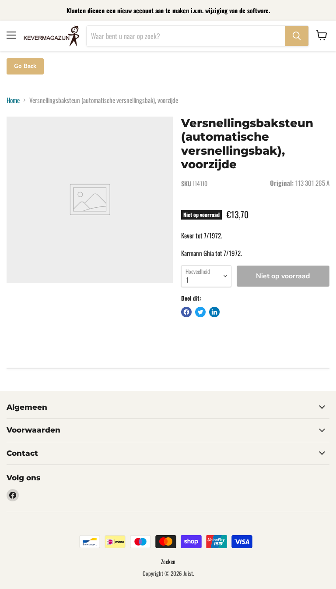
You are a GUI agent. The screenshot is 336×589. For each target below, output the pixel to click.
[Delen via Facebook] (186, 312)
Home (13, 100)
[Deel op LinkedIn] (214, 312)
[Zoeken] (296, 36)
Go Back (25, 66)
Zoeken (168, 561)
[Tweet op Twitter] (200, 312)
